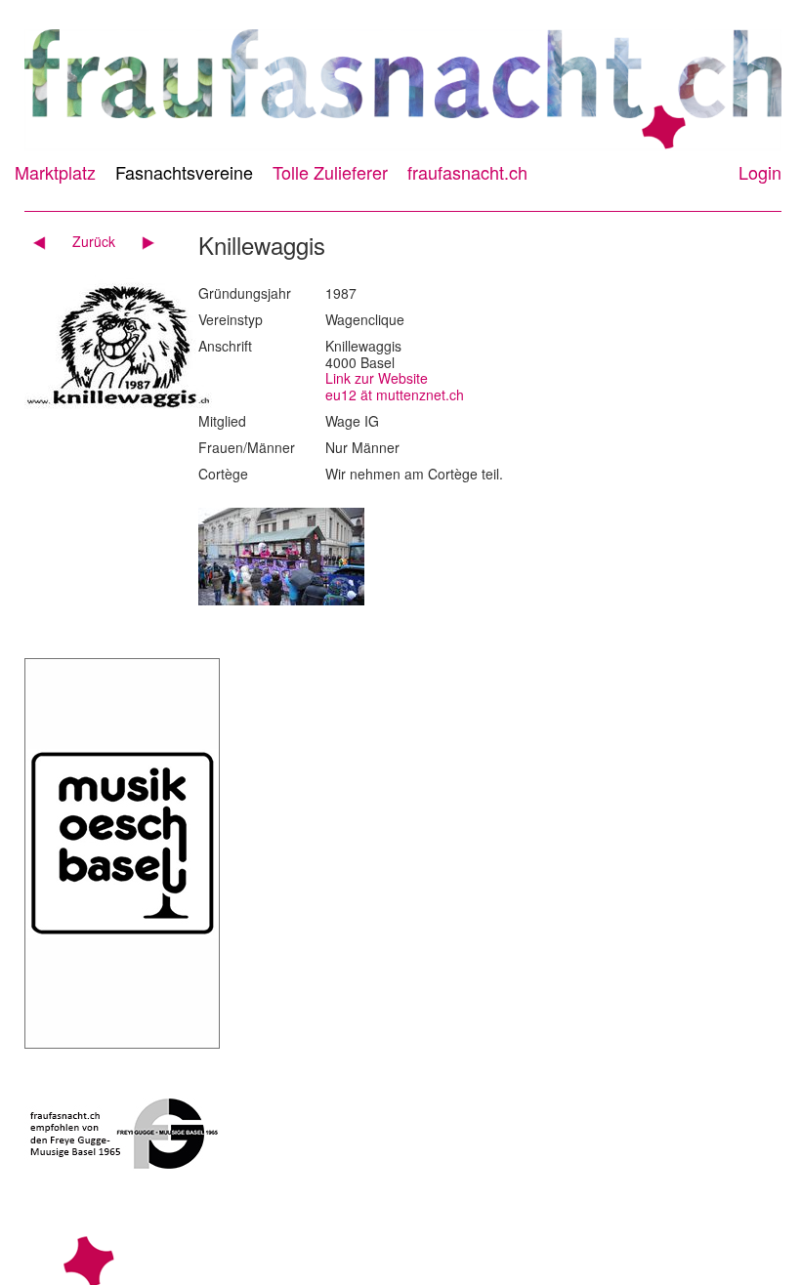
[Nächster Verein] (141, 241)
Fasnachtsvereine (184, 172)
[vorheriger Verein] (46, 241)
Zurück (93, 241)
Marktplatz (55, 172)
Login (759, 172)
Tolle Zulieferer (330, 172)
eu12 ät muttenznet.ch (394, 394)
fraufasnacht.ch (467, 172)
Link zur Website (376, 378)
